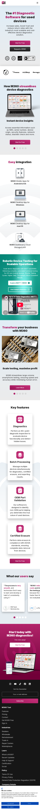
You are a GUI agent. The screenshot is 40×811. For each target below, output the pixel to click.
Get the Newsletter (20, 689)
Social (4, 766)
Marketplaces (7, 746)
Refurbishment (7, 737)
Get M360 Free (8, 720)
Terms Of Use (7, 774)
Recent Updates (8, 757)
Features (5, 711)
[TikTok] (20, 684)
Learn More (20, 388)
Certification (6, 763)
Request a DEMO (20, 49)
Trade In (5, 740)
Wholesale (6, 734)
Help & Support (8, 760)
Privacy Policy (7, 777)
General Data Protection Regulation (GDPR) (19, 780)
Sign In (4, 723)
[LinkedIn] (30, 684)
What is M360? (8, 754)
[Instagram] (10, 684)
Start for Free (20, 43)
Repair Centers (7, 743)
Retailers (5, 731)
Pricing (4, 714)
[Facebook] (25, 684)
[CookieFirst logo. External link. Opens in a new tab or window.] (2, 788)
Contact (5, 717)
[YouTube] (15, 684)
